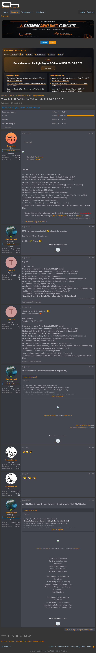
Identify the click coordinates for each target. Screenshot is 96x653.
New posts (5, 16)
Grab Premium (29, 222)
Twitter (33, 159)
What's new (26, 12)
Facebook (34, 157)
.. (58, 251)
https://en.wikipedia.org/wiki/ (85, 425)
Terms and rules (63, 646)
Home (5, 12)
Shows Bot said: (29, 377)
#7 (93, 474)
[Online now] (11, 237)
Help (83, 646)
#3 (93, 258)
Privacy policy (75, 646)
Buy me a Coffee (40, 222)
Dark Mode (7, 646)
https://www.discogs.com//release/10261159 (58, 415)
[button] (32, 12)
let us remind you (59, 216)
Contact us (52, 646)
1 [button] (55, 116)
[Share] (89, 133)
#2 (93, 227)
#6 (93, 447)
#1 (93, 133)
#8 (93, 500)
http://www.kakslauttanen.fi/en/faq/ (82, 427)
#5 (93, 367)
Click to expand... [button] (58, 396)
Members (40, 12)
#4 (93, 307)
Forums (14, 12)
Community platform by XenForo (48, 651)
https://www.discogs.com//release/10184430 (58, 548)
